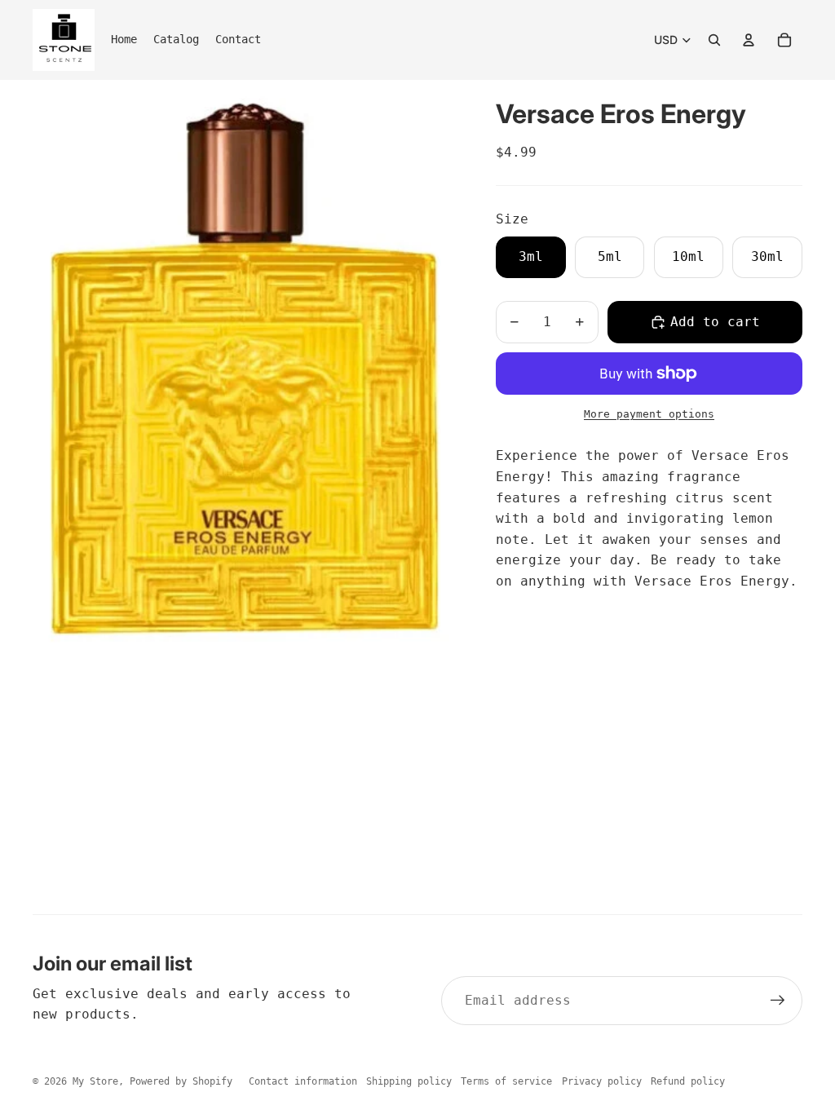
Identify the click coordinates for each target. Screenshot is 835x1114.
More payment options (649, 414)
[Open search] (714, 40)
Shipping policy (409, 1081)
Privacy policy (602, 1081)
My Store (95, 1081)
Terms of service (506, 1081)
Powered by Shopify (181, 1081)
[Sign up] (778, 1001)
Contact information (303, 1081)
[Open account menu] (749, 40)
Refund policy (688, 1081)
